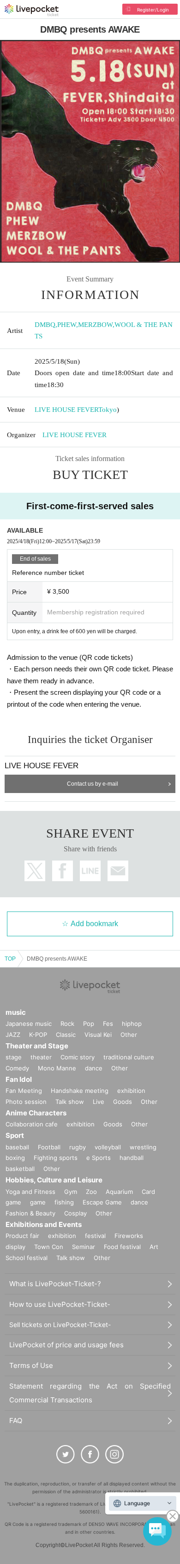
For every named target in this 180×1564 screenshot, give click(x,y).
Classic (66, 1034)
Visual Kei (98, 1034)
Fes (108, 1023)
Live (98, 1101)
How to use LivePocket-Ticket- (59, 1304)
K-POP (38, 1034)
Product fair (22, 1235)
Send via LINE (90, 871)
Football (49, 1147)
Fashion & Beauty (30, 1213)
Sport (15, 1135)
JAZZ (13, 1034)
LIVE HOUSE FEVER (66, 409)
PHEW (66, 324)
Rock (67, 1023)
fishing (64, 1202)
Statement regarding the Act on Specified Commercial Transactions (90, 1393)
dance (93, 1068)
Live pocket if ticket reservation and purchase (32, 10)
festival (95, 1235)
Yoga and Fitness (30, 1191)
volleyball (108, 1147)
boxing (15, 1157)
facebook (62, 871)
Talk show (69, 1101)
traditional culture (128, 1057)
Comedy (17, 1068)
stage (14, 1057)
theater (41, 1057)
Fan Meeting (24, 1090)
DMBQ (45, 324)
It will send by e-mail (118, 871)
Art (154, 1246)
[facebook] (90, 1454)
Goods (122, 1101)
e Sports (98, 1157)
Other (128, 1034)
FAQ (15, 1420)
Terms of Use (31, 1365)
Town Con (48, 1246)
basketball (20, 1168)
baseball (17, 1147)
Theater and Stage (37, 1045)
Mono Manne (57, 1068)
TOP (10, 959)
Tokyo (107, 409)
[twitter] (65, 1454)
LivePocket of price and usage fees (66, 1344)
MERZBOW (95, 324)
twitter (34, 871)
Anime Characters (36, 1112)
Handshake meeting (79, 1090)
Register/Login (153, 9)
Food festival (122, 1246)
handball (132, 1157)
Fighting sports (56, 1157)
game (38, 1202)
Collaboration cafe (32, 1124)
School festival (27, 1257)
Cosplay (75, 1213)
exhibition (131, 1090)
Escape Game (102, 1202)
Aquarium (119, 1191)
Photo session (26, 1101)
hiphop (132, 1023)
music (16, 1012)
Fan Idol (19, 1079)
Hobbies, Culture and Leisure (54, 1180)
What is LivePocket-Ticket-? (55, 1283)
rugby (77, 1147)
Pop (88, 1023)
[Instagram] (114, 1454)
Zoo (91, 1191)
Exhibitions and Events (44, 1224)
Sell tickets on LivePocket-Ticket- (60, 1324)
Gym (70, 1191)
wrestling (143, 1147)
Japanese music (29, 1023)
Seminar (83, 1246)
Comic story (77, 1057)
